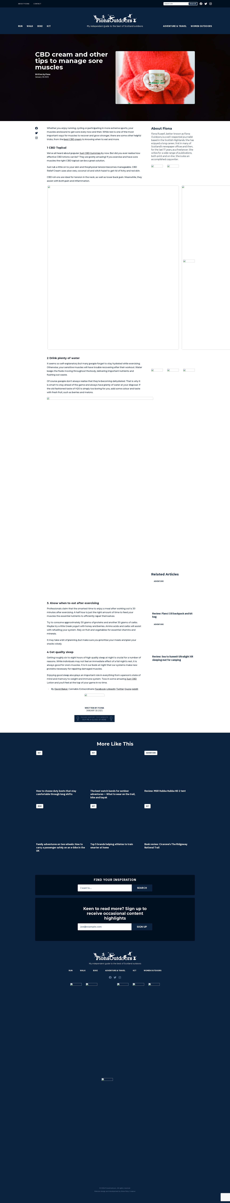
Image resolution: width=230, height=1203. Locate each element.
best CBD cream (73, 139)
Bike (40, 26)
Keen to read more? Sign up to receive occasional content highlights (115, 913)
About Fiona (23, 4)
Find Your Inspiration (115, 880)
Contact (37, 4)
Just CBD (132, 679)
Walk (30, 26)
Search (193, 4)
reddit (135, 689)
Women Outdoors (201, 26)
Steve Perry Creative (128, 1191)
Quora (127, 689)
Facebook (100, 689)
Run (20, 26)
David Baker (61, 689)
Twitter (120, 689)
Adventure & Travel (174, 26)
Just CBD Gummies (90, 153)
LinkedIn (111, 689)
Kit (49, 26)
